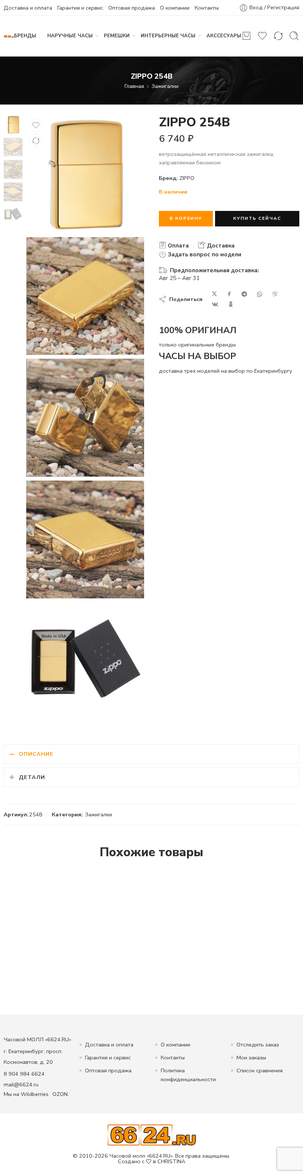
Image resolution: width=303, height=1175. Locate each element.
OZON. (60, 1094)
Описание (36, 754)
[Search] (294, 36)
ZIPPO (186, 178)
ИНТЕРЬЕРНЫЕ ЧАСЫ (168, 36)
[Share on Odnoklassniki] (231, 304)
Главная (134, 86)
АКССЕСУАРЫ (224, 36)
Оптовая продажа (131, 7)
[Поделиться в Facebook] (229, 294)
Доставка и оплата (28, 7)
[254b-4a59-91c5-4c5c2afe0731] (13, 124)
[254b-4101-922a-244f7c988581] (85, 296)
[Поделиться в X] (214, 294)
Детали (32, 777)
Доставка (220, 245)
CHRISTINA (171, 1161)
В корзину (186, 218)
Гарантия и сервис (80, 7)
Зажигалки (165, 86)
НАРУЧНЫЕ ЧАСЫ (70, 36)
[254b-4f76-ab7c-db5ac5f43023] (85, 418)
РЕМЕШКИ (117, 36)
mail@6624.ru (21, 1084)
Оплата (177, 245)
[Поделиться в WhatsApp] (259, 294)
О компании (175, 7)
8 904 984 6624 (24, 1073)
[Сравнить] (36, 141)
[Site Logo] (152, 1134)
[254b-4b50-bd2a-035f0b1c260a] (85, 661)
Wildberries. (35, 1094)
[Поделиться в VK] (215, 304)
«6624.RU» (160, 1155)
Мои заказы (251, 1057)
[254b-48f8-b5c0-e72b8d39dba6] (85, 539)
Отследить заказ (257, 1044)
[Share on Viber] (275, 294)
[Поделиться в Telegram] (244, 294)
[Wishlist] (36, 125)
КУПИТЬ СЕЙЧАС (257, 218)
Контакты (207, 7)
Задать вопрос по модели (203, 254)
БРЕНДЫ (25, 36)
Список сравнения (259, 1070)
